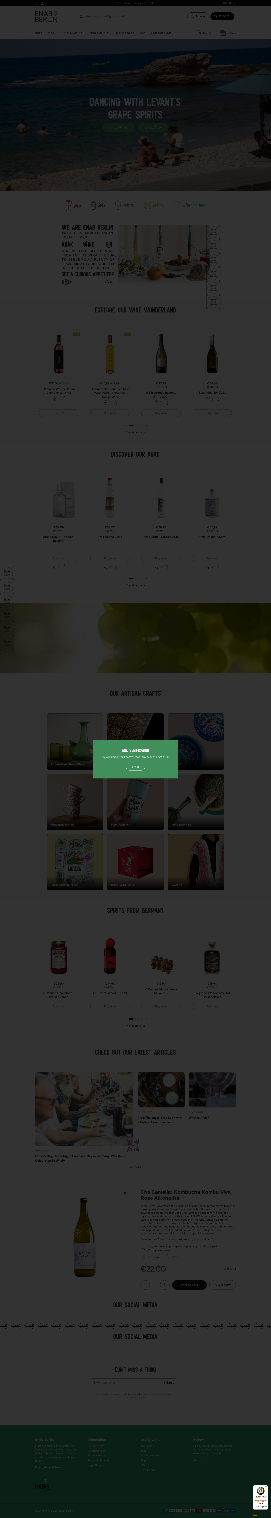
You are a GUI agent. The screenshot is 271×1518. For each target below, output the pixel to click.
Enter (135, 767)
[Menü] (266, 1487)
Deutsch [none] (262, 1514)
